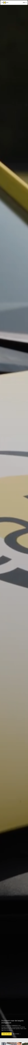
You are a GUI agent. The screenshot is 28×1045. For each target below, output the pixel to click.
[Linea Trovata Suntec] (4, 2)
